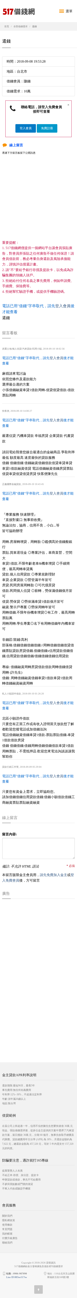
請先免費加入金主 (53, 875)
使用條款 (7, 1224)
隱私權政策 (8, 1220)
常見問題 (7, 1229)
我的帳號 (7, 1233)
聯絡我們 (7, 1242)
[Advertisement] (38, 201)
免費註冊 (47, 128)
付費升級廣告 (10, 1238)
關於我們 (7, 1215)
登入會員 (26, 128)
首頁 (6, 26)
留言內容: (9, 834)
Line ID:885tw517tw (16, 1277)
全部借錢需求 (20, 26)
